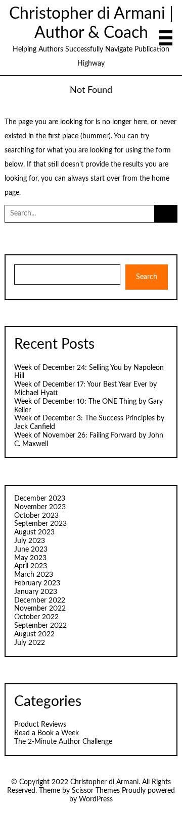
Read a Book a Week (46, 733)
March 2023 (33, 574)
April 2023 (30, 566)
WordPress (96, 799)
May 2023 (30, 558)
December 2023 (39, 498)
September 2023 (40, 523)
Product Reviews (40, 724)
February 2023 (37, 583)
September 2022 (40, 625)
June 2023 (31, 549)
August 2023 (34, 532)
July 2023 (29, 540)
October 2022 (36, 617)
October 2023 (36, 515)
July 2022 (29, 642)
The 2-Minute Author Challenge (63, 741)
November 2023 (40, 507)
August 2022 (34, 634)
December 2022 (39, 600)
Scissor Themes (96, 790)
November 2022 (40, 608)
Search (146, 277)
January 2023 (35, 591)
